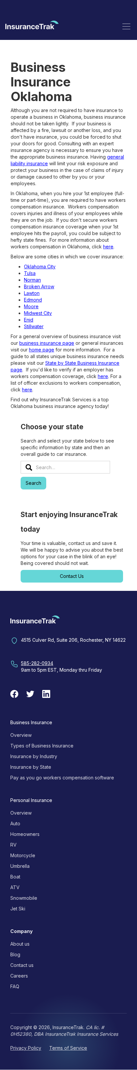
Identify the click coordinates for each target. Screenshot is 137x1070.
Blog (15, 954)
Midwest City (38, 313)
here (108, 246)
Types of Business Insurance (41, 745)
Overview (21, 735)
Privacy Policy (25, 1048)
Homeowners (25, 834)
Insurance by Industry (33, 756)
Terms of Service (68, 1048)
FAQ (14, 986)
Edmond (33, 300)
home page (41, 349)
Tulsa (30, 273)
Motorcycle (22, 855)
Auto (15, 823)
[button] (126, 26)
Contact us (22, 965)
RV (13, 845)
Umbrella (20, 866)
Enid (28, 320)
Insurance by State (30, 767)
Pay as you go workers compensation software (62, 777)
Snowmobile (23, 898)
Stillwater (34, 326)
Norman (32, 280)
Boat (15, 876)
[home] (32, 26)
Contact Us (72, 576)
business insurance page (46, 343)
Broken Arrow (39, 286)
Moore (31, 306)
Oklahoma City (40, 266)
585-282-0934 (37, 663)
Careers (19, 976)
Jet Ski (17, 908)
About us (20, 944)
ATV (15, 887)
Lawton (32, 293)
